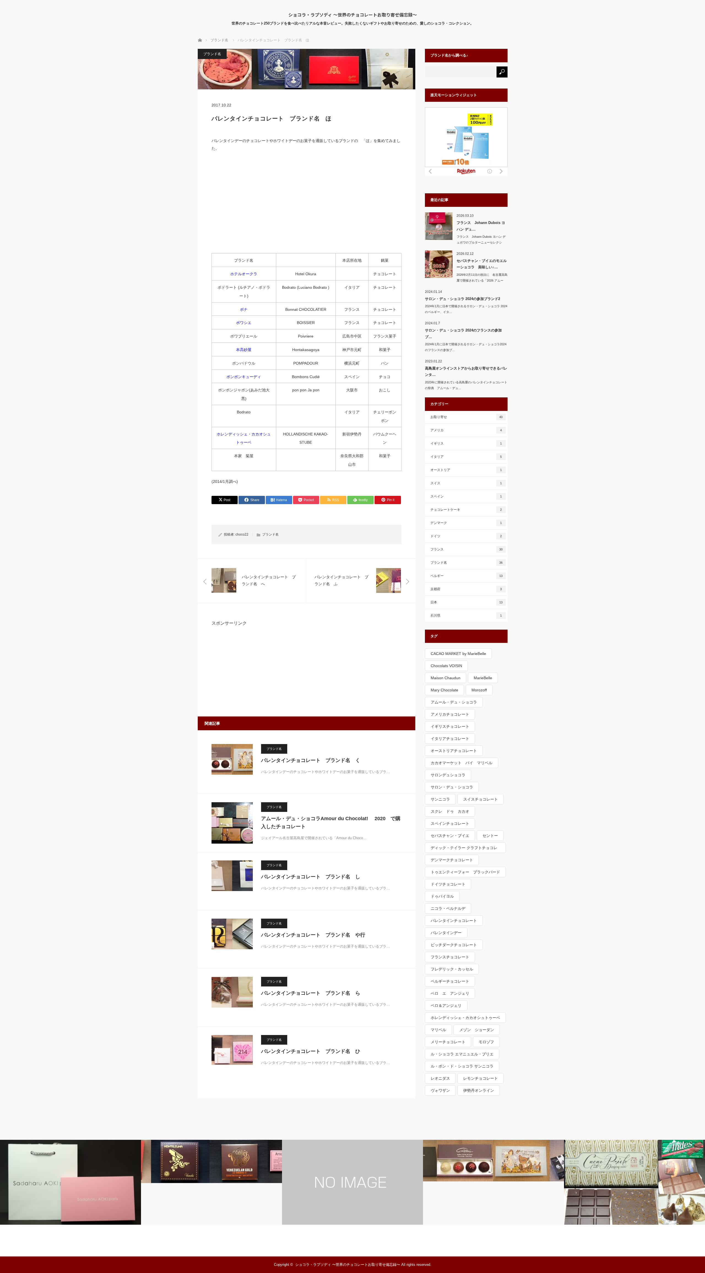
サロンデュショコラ (448, 775)
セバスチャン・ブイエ (450, 835)
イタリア (466, 457)
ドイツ (466, 536)
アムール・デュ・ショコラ (454, 702)
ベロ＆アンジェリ (446, 1005)
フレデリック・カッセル (452, 969)
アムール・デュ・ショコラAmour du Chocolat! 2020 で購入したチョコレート (330, 822)
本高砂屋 (243, 349)
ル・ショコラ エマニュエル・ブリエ (462, 1054)
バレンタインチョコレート (454, 920)
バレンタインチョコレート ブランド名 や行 (313, 935)
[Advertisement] (307, 206)
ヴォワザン (440, 1090)
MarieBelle (483, 678)
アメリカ (466, 430)
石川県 (466, 615)
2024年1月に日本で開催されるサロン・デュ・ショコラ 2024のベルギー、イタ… (466, 309)
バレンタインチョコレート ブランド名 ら (310, 993)
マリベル (438, 1030)
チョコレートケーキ (466, 510)
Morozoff (479, 690)
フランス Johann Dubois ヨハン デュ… (481, 226)
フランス (466, 549)
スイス (466, 483)
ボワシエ (243, 322)
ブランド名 (212, 54)
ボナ (244, 309)
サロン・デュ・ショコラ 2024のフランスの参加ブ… (463, 333)
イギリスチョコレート (450, 726)
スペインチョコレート (450, 823)
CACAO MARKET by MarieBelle (458, 653)
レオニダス (440, 1078)
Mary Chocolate (444, 690)
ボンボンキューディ (243, 377)
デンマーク (466, 523)
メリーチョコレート (448, 1042)
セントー (490, 835)
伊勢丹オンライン (478, 1090)
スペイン (466, 496)
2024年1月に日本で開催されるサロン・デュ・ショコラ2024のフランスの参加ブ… (465, 347)
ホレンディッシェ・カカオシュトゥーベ (465, 1017)
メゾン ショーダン (476, 1030)
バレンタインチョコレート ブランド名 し (310, 876)
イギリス (466, 443)
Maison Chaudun (445, 678)
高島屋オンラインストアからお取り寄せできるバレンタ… (466, 371)
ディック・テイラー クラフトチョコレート (464, 849)
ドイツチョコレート (448, 884)
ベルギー (466, 576)
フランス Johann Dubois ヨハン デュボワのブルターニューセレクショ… (481, 242)
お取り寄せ (466, 417)
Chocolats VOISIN (446, 666)
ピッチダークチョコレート (454, 945)
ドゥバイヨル (442, 896)
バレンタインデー (446, 932)
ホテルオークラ (243, 274)
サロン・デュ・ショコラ (452, 787)
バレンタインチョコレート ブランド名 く (310, 760)
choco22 (241, 534)
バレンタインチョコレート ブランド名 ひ (310, 1051)
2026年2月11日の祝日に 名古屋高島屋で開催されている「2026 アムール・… (482, 280)
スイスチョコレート (480, 799)
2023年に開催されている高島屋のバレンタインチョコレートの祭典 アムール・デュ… (466, 385)
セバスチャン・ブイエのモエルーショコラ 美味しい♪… (482, 264)
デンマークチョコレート (452, 860)
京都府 (466, 589)
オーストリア (466, 470)
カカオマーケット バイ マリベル (461, 763)
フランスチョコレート (450, 957)
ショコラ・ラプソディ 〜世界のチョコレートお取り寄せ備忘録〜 (352, 14)
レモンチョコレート (480, 1078)
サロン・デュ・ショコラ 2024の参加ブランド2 (462, 299)
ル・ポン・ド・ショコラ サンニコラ (462, 1066)
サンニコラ (440, 799)
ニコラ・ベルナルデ (448, 908)
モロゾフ (486, 1042)
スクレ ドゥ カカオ (450, 811)
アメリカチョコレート (450, 714)
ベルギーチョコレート (450, 981)
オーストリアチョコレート (454, 750)
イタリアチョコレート (450, 738)
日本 (466, 602)
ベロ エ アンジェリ (450, 993)
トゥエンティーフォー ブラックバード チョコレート (467, 873)
